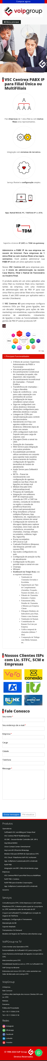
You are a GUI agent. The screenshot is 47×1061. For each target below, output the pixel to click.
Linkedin (9, 1038)
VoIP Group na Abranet (10, 967)
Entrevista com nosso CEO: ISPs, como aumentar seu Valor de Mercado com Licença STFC (21, 972)
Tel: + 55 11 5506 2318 (10, 1011)
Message (6, 768)
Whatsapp (10, 1030)
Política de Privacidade (10, 1008)
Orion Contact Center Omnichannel (17, 846)
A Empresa (6, 987)
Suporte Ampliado (9, 926)
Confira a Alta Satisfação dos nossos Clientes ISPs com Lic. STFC (22, 995)
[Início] (23, 11)
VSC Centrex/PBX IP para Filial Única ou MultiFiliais (22, 875)
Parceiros (5, 1004)
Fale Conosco (7, 991)
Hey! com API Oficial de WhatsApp (16, 850)
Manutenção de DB (9, 923)
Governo (5, 890)
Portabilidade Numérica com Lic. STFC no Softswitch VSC (22, 964)
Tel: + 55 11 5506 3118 (10, 1015)
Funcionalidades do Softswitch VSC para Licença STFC (22, 950)
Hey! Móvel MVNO (10, 843)
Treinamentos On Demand (12, 930)
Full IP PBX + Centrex (11, 879)
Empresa (6, 734)
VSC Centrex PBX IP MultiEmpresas (17, 836)
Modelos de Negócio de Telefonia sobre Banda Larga (22, 934)
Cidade (5, 751)
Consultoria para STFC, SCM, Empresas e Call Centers (22, 903)
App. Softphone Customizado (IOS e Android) (20, 861)
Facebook (9, 1034)
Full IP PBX (8, 865)
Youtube (9, 1042)
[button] (11, 22)
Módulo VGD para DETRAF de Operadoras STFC (21, 854)
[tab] (23, 356)
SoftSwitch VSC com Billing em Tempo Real (19, 832)
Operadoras (7, 828)
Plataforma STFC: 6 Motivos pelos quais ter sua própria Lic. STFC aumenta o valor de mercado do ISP (22, 907)
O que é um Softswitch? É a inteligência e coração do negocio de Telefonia (21, 914)
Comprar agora (23, 1)
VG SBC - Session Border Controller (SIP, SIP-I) (21, 839)
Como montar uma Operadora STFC (15, 947)
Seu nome (7, 716)
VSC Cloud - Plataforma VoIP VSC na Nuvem (20, 857)
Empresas (6, 872)
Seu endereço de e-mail (13, 725)
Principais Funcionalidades (17, 356)
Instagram (10, 1026)
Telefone (6, 760)
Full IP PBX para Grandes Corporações (18, 883)
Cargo (5, 742)
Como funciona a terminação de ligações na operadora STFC (22, 955)
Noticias (5, 1001)
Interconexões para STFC (11, 960)
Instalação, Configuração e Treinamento (17, 919)
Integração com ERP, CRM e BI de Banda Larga (21, 868)
